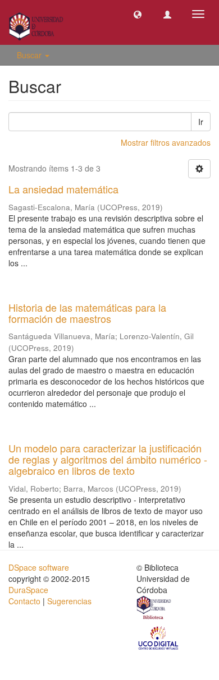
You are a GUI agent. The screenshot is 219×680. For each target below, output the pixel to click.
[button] (137, 14)
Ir (200, 121)
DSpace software (38, 567)
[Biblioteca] (154, 608)
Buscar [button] (30, 55)
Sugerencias (69, 601)
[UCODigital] (158, 636)
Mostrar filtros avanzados (166, 142)
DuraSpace (28, 589)
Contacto (24, 601)
